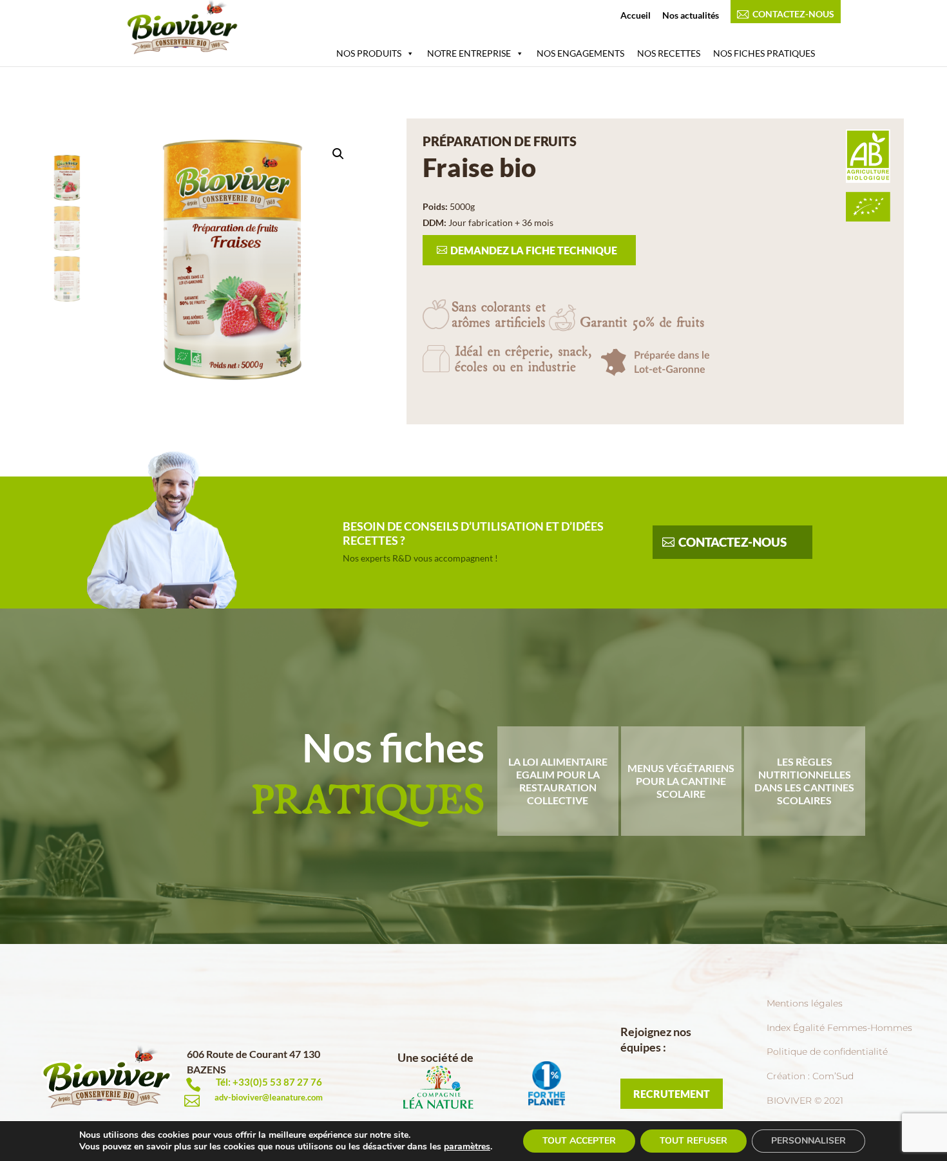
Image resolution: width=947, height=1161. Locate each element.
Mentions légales (805, 1003)
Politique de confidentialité (827, 1051)
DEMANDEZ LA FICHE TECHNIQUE (533, 250)
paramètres (467, 1146)
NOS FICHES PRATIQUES (764, 53)
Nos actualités (690, 16)
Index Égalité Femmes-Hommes (839, 1028)
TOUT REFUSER (693, 1141)
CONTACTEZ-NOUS (793, 14)
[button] (338, 153)
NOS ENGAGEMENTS (580, 53)
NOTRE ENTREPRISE (469, 53)
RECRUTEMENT (671, 1094)
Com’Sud (833, 1076)
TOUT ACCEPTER (579, 1141)
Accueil (635, 16)
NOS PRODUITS (368, 53)
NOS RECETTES (668, 53)
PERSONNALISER (808, 1141)
